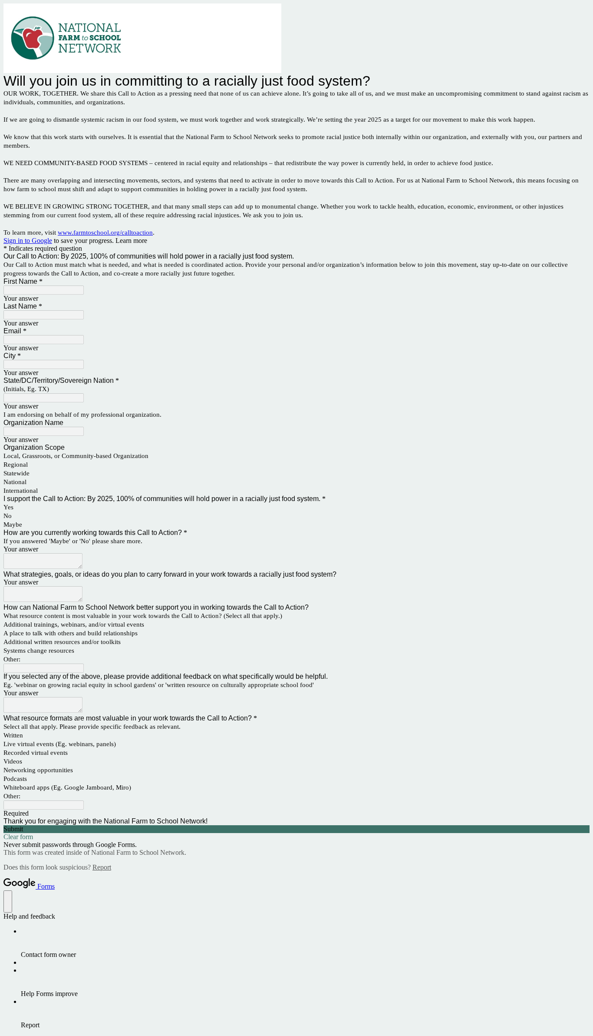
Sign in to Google (27, 240)
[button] (296, 829)
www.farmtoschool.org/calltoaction (105, 232)
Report (101, 867)
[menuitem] (305, 943)
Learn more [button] (131, 240)
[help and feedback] (7, 901)
